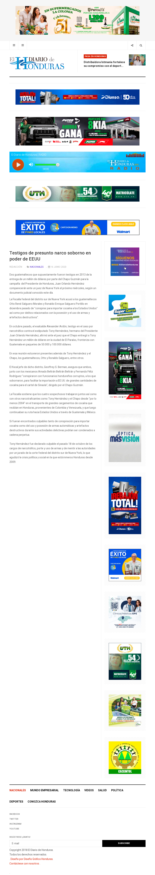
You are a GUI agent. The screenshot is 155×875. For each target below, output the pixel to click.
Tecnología (71, 790)
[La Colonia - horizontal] (78, 20)
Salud (102, 790)
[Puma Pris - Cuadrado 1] (125, 370)
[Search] (140, 45)
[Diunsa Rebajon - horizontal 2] (78, 97)
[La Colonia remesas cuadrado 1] (125, 710)
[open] (13, 45)
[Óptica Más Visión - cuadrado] (125, 438)
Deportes (16, 802)
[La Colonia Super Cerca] (125, 311)
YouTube (14, 828)
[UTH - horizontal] (78, 194)
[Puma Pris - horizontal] (78, 131)
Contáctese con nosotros (24, 864)
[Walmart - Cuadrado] (125, 565)
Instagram (15, 824)
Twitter (13, 819)
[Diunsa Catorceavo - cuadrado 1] (125, 505)
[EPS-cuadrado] (125, 612)
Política (117, 790)
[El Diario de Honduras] (36, 63)
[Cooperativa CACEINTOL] (125, 757)
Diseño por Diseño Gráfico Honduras (32, 859)
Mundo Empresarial (44, 790)
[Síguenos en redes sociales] (125, 261)
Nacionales (17, 790)
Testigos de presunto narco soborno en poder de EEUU (50, 256)
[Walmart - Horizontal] (78, 227)
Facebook (14, 814)
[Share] (132, 45)
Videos (89, 790)
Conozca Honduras (42, 802)
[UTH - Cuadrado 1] (125, 661)
